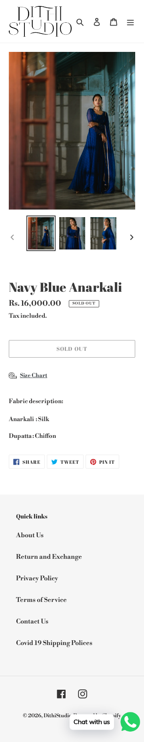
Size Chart (33, 375)
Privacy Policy (37, 578)
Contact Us (32, 621)
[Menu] (130, 21)
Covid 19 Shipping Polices (54, 643)
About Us (30, 535)
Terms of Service (41, 600)
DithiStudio (58, 715)
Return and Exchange (49, 557)
